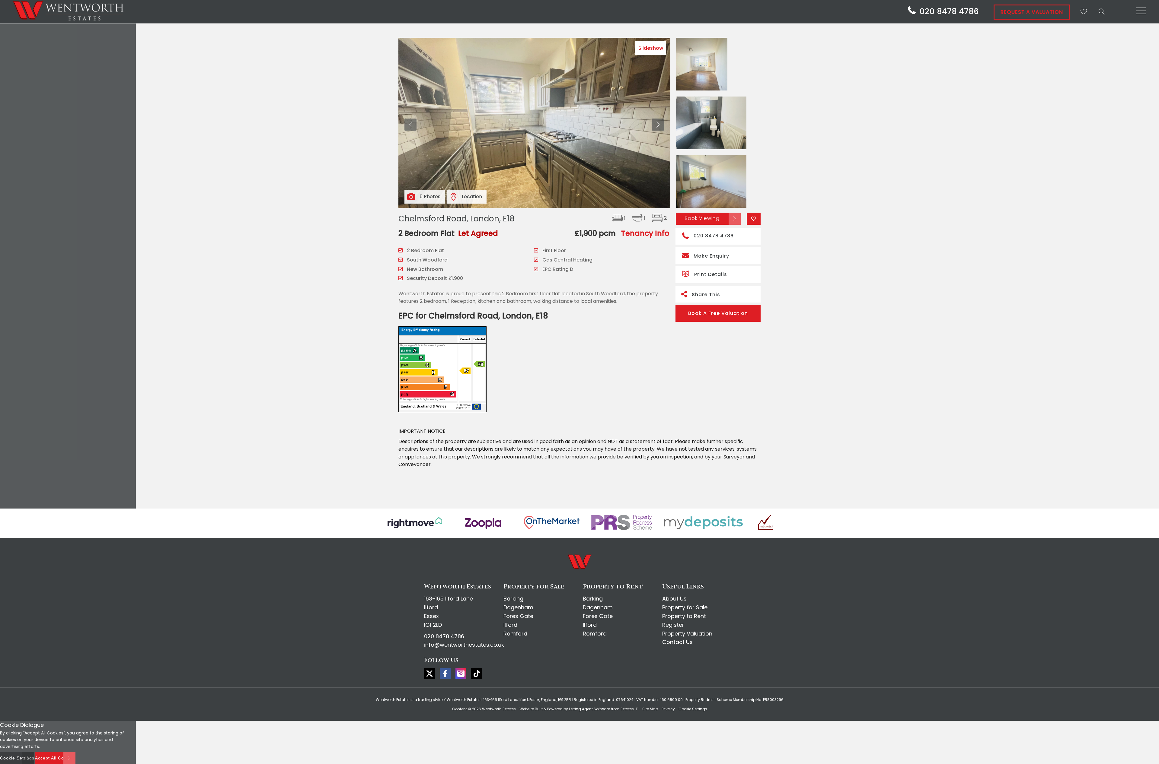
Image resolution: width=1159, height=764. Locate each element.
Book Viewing (702, 218)
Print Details (710, 274)
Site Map (650, 709)
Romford (515, 633)
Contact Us (677, 642)
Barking (513, 598)
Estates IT (629, 709)
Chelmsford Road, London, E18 (456, 218)
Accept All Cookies (55, 758)
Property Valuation (687, 633)
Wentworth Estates (499, 709)
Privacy (668, 709)
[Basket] (1084, 11)
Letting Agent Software (589, 709)
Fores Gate (518, 616)
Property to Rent (684, 616)
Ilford (510, 625)
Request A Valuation (1032, 12)
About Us (674, 598)
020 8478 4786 (714, 235)
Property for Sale (684, 607)
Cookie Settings (692, 709)
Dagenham (518, 607)
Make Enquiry (711, 255)
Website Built (531, 709)
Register (673, 625)
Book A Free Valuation (718, 313)
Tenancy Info (645, 233)
